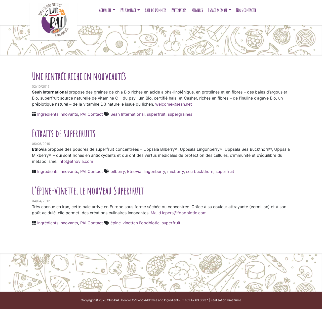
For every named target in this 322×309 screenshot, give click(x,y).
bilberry (117, 171)
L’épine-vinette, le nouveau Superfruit (88, 190)
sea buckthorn (199, 171)
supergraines (180, 114)
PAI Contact (128, 10)
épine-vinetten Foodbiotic (134, 222)
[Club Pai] (53, 19)
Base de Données (155, 10)
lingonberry (154, 171)
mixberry (175, 171)
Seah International (127, 114)
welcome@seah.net (173, 104)
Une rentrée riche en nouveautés (79, 76)
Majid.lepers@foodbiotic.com (179, 212)
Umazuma (234, 300)
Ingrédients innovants (57, 114)
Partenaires (179, 10)
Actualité (105, 10)
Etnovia (134, 171)
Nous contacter (246, 10)
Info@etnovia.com (76, 161)
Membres (197, 10)
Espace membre (217, 10)
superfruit (156, 114)
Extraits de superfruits (63, 133)
